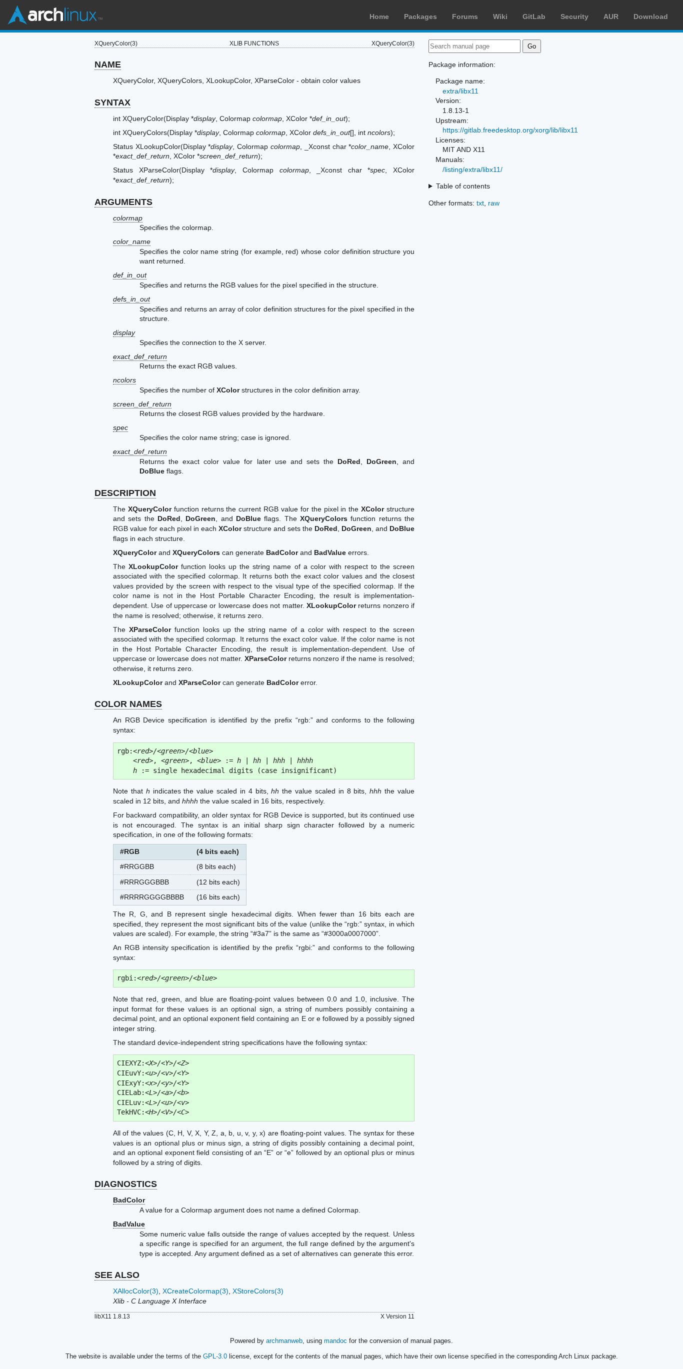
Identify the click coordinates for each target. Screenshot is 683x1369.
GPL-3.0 (215, 1356)
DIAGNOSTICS (125, 1184)
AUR (611, 16)
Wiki (500, 16)
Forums (465, 16)
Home (379, 16)
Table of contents (463, 186)
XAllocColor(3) (135, 1291)
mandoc (335, 1340)
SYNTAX (112, 103)
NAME (107, 65)
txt (480, 203)
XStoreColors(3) (258, 1291)
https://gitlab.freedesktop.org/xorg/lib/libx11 (510, 130)
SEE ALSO (117, 1275)
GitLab (534, 16)
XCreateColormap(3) (195, 1291)
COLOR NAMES (128, 704)
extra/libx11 (460, 91)
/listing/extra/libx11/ (472, 170)
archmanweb (284, 1340)
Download (651, 16)
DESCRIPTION (125, 493)
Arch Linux (55, 15)
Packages (420, 16)
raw (494, 203)
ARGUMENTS (123, 202)
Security (574, 16)
